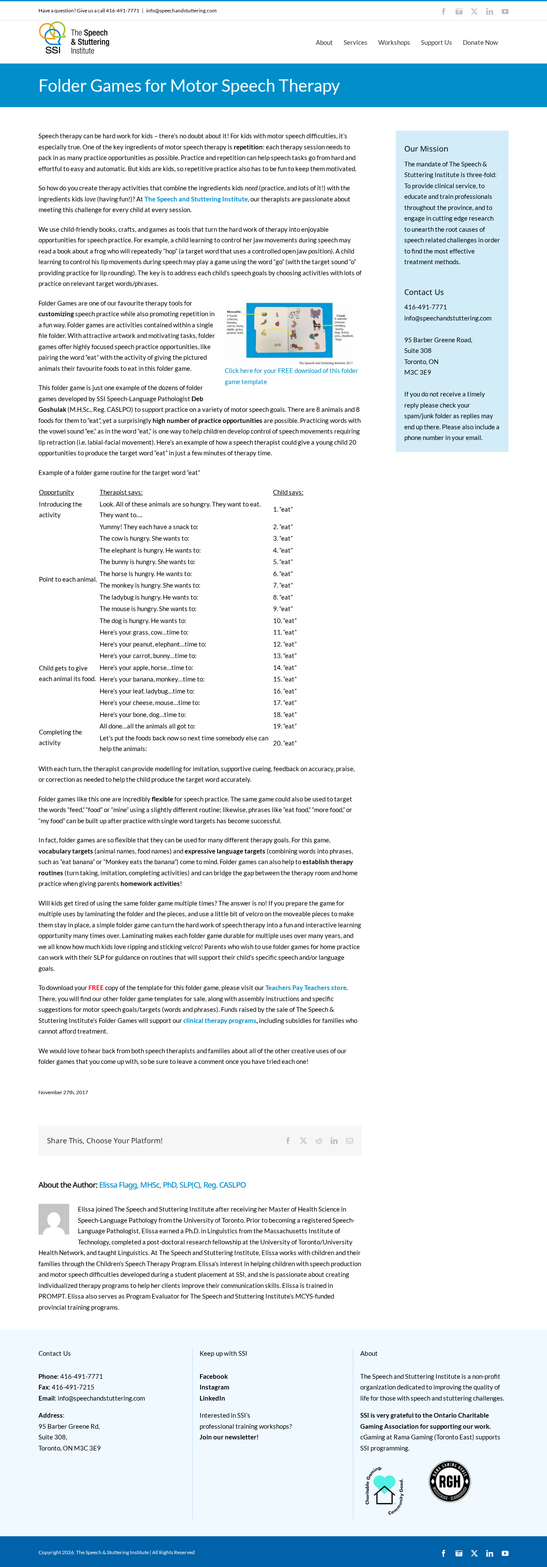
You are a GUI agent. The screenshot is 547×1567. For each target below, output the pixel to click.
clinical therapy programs (219, 1020)
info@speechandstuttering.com (181, 10)
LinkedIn (212, 1398)
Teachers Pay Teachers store (306, 987)
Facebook (214, 1376)
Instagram (214, 1387)
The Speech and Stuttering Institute (196, 199)
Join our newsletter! (229, 1437)
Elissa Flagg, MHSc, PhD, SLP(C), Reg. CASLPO (172, 1185)
